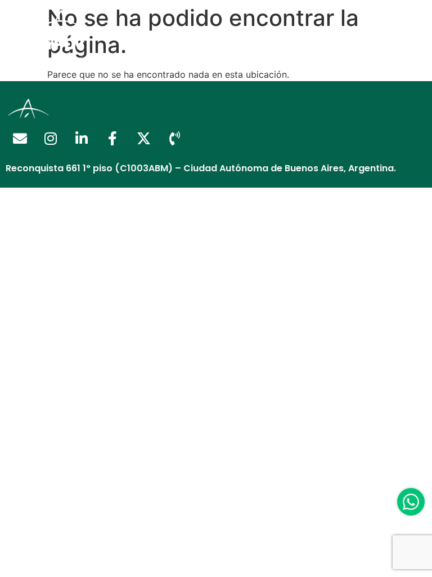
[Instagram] (51, 139)
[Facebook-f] (112, 139)
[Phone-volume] (174, 139)
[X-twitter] (143, 139)
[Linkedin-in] (82, 139)
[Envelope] (20, 139)
